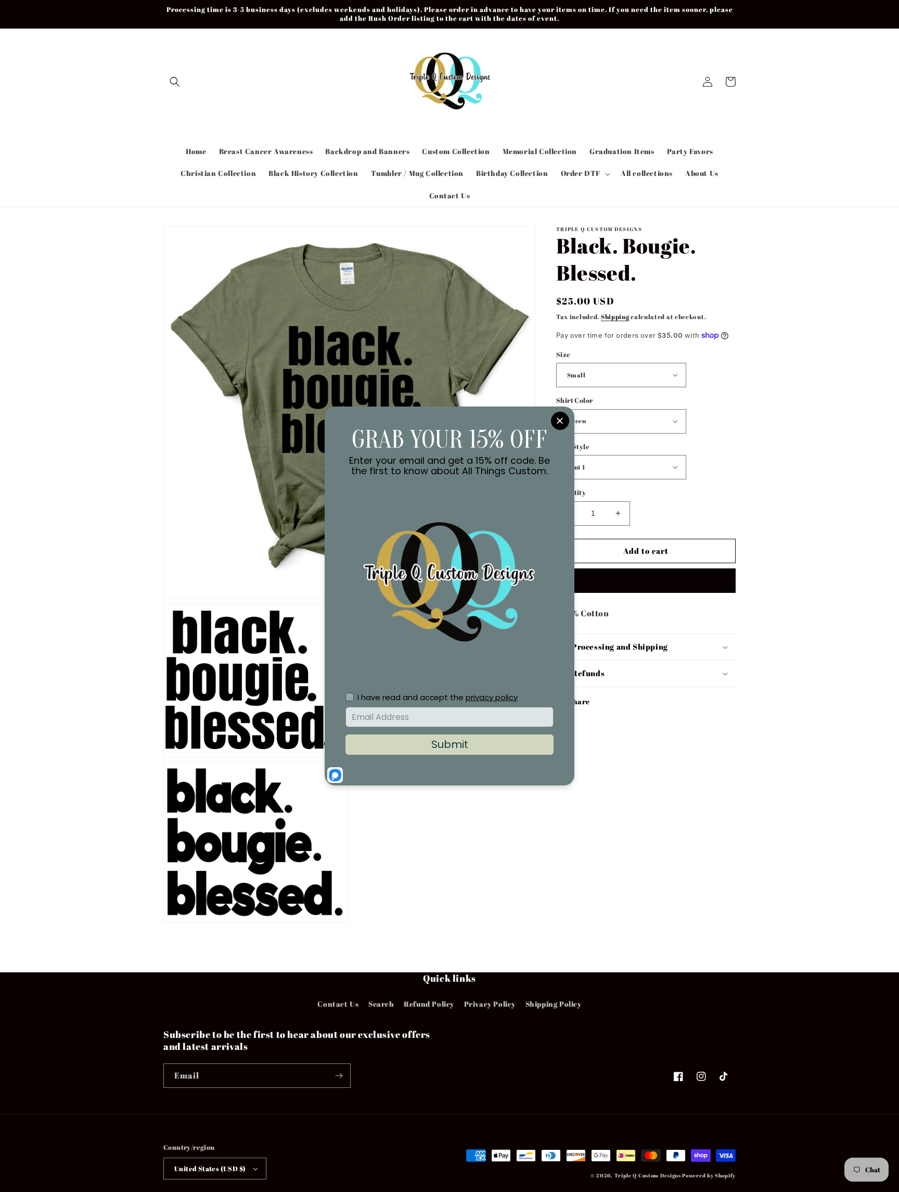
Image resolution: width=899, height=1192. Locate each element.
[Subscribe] (338, 1075)
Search (381, 1004)
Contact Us (337, 1004)
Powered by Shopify (709, 1175)
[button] (174, 81)
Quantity (571, 492)
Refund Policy (429, 1004)
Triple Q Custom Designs (647, 1175)
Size (563, 354)
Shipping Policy (553, 1004)
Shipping (615, 316)
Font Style (572, 446)
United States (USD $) (210, 1168)
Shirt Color (574, 400)
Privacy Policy (490, 1004)
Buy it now (646, 580)
